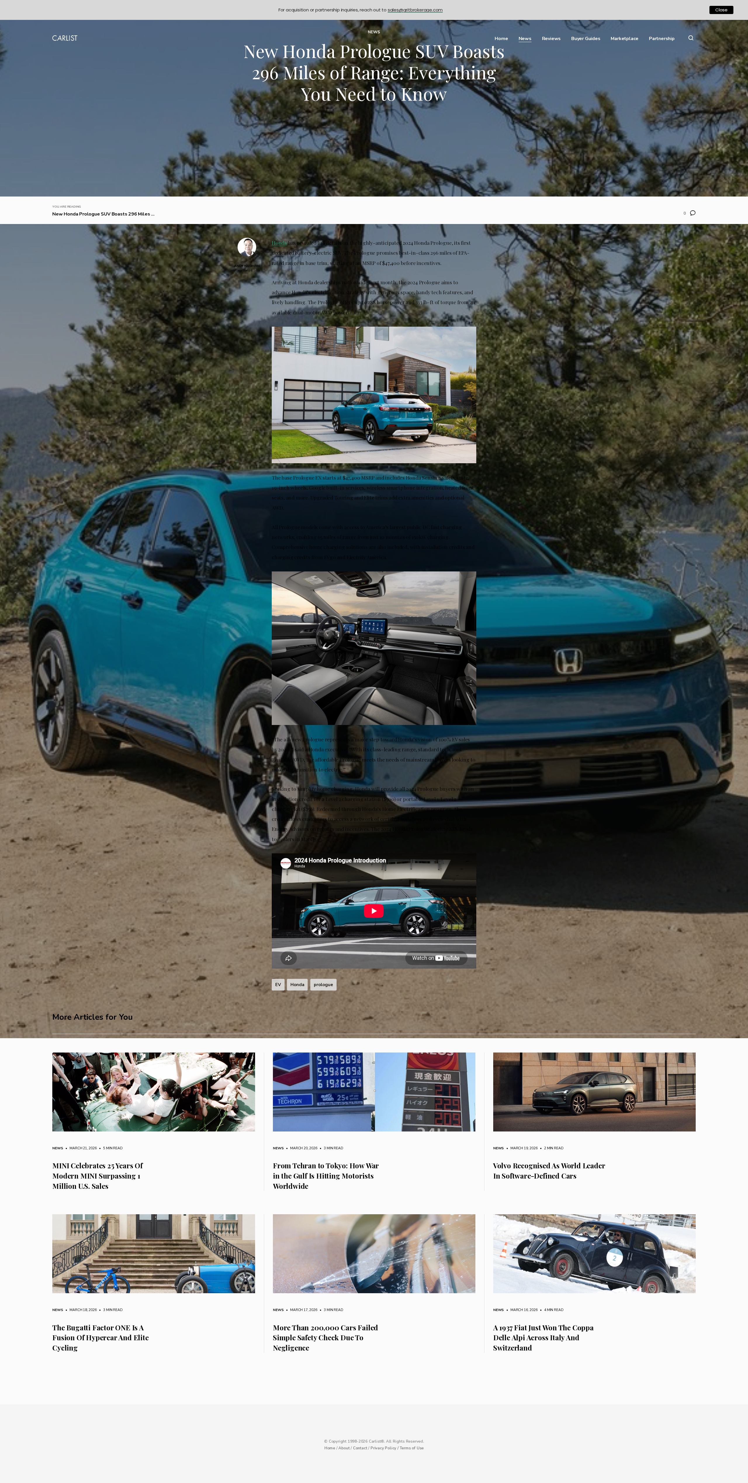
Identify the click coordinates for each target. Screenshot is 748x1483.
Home (501, 39)
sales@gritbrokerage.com (415, 10)
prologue (323, 985)
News (525, 39)
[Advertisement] (374, 153)
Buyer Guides (585, 39)
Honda (279, 242)
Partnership (662, 39)
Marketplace (624, 39)
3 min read (330, 1148)
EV (278, 985)
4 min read (550, 1310)
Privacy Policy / (385, 1448)
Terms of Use (412, 1448)
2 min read (550, 1148)
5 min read (110, 1148)
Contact (360, 1448)
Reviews (551, 39)
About (343, 1448)
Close (721, 10)
